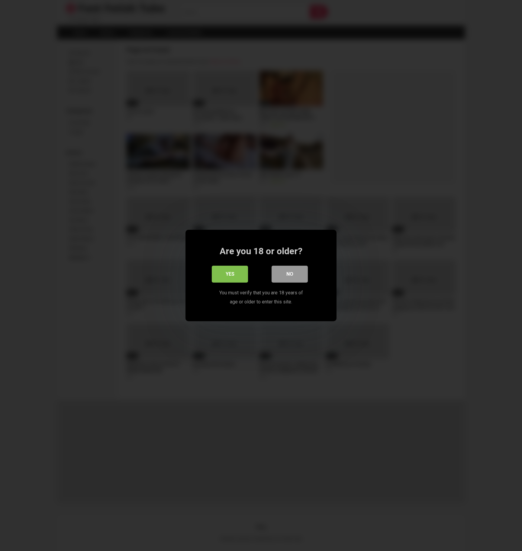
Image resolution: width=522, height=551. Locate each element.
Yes (230, 274)
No (289, 274)
